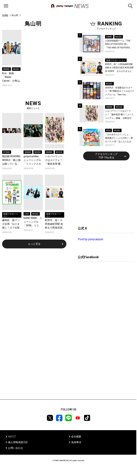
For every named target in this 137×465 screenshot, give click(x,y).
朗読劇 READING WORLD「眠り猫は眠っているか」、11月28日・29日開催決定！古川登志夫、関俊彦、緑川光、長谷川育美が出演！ (11, 160)
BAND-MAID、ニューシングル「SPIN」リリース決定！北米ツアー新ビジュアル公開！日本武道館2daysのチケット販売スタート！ (33, 222)
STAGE (6, 152)
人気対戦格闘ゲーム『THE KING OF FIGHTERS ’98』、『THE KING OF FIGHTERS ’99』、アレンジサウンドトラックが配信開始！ (119, 44)
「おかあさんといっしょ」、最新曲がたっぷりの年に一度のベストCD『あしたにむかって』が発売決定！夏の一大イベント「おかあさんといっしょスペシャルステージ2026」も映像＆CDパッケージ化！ (119, 138)
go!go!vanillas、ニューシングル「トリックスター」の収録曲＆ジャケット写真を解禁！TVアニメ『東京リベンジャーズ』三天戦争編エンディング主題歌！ (33, 160)
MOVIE (59, 152)
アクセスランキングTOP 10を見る (106, 156)
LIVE (27, 214)
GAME (109, 37)
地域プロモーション (10, 215)
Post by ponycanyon (90, 239)
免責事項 (76, 442)
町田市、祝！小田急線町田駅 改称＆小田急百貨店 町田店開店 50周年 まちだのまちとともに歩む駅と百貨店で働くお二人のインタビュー (54, 224)
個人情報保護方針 (18, 442)
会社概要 (76, 436)
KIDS (108, 130)
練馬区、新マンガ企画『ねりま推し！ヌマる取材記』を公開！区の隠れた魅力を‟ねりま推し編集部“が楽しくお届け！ (11, 224)
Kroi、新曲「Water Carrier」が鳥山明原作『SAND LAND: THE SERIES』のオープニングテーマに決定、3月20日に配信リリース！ (11, 77)
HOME (5, 15)
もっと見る (34, 243)
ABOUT (12, 436)
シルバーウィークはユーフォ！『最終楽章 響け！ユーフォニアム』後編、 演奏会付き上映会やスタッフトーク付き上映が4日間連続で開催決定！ (54, 160)
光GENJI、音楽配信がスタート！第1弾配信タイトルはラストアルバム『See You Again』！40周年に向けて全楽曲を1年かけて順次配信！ (120, 91)
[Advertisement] (104, 193)
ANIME (6, 69)
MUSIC (16, 69)
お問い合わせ (15, 448)
